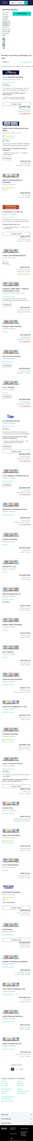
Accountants (5, 1091)
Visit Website (7, 158)
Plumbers (4, 1081)
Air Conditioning (6, 1099)
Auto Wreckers (21, 1093)
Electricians (4, 1083)
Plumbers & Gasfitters (9, 79)
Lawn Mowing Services (8, 1096)
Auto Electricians (6, 1089)
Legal (11, 1138)
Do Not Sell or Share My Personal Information (24, 1133)
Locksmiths (4, 1085)
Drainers (18, 79)
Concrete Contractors (23, 1091)
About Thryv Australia (13, 1128)
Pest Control (21, 1085)
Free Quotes (21, 13)
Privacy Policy (24, 1128)
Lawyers (19, 1081)
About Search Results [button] (26, 62)
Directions (5, 82)
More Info (11, 82)
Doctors (3, 1093)
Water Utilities (20, 293)
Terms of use (13, 1133)
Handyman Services (7, 1101)
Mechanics (20, 1083)
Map (6, 62)
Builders (19, 1089)
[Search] (25, 2)
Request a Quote (16, 104)
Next (21, 1069)
